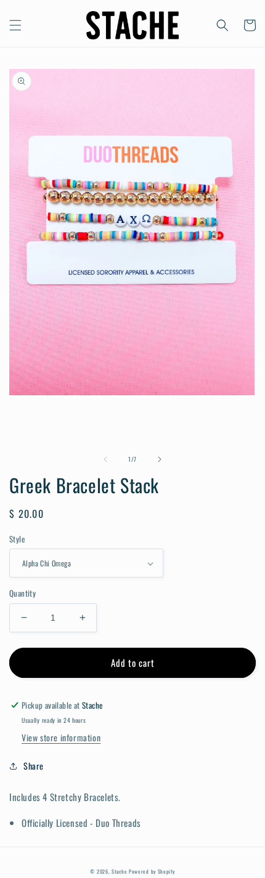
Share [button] (33, 765)
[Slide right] (159, 459)
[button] (15, 25)
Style (17, 539)
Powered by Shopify (152, 871)
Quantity (22, 593)
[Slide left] (105, 459)
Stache (119, 871)
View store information (61, 737)
